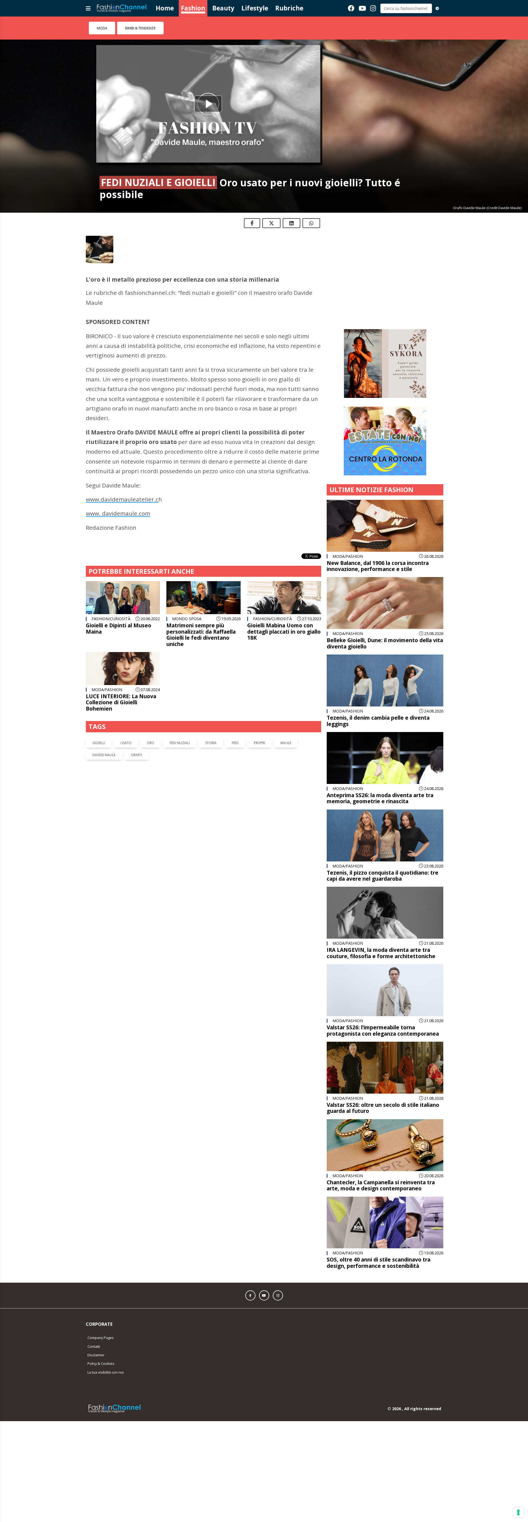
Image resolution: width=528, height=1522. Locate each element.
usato (125, 743)
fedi (235, 743)
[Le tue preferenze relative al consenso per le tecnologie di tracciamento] (518, 1512)
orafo (136, 755)
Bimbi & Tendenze (140, 28)
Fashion (193, 8)
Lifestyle (254, 8)
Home (165, 8)
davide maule (104, 755)
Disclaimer (96, 1331)
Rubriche (289, 8)
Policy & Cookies (100, 1339)
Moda (102, 28)
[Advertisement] (385, 258)
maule (285, 743)
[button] (250, 1272)
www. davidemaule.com (118, 513)
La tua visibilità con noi (105, 1348)
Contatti (93, 1322)
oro (150, 743)
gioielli (98, 743)
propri (259, 743)
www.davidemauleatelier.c (122, 499)
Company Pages (100, 1314)
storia (210, 743)
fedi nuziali (180, 743)
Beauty (223, 8)
